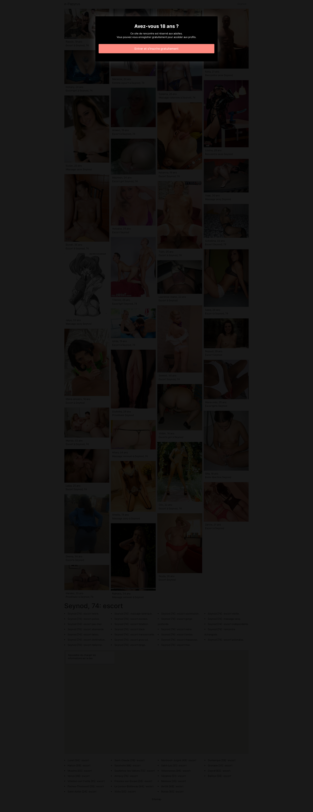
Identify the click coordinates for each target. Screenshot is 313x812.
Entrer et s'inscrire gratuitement (156, 48)
